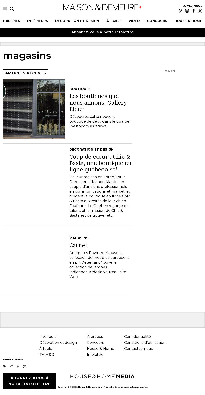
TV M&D (46, 354)
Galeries (11, 21)
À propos (95, 336)
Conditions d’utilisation (145, 342)
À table (114, 21)
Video (134, 21)
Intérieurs (37, 21)
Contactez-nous (138, 348)
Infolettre (95, 354)
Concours (157, 21)
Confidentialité (137, 336)
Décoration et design (77, 21)
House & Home (188, 21)
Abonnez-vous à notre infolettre (102, 32)
